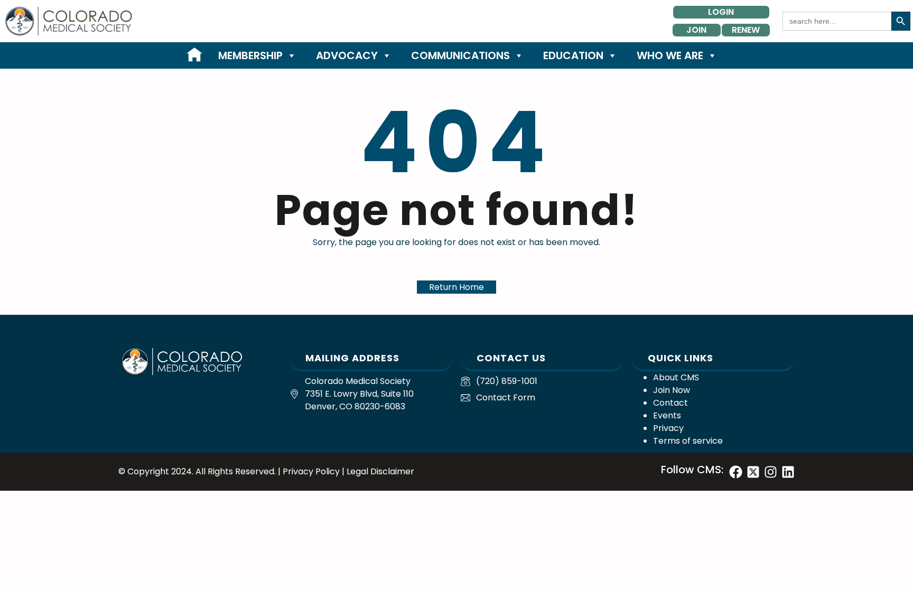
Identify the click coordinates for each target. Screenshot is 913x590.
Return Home (456, 287)
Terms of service (688, 441)
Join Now (671, 390)
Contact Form (505, 397)
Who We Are (670, 55)
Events (667, 415)
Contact (670, 403)
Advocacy (347, 55)
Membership (250, 55)
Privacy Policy (311, 471)
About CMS (676, 377)
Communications (460, 55)
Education (573, 55)
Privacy (668, 428)
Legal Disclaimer (380, 471)
